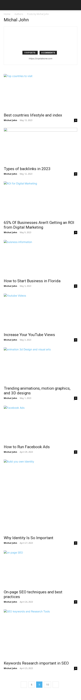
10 (47, 684)
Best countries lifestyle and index (33, 115)
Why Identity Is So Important (28, 538)
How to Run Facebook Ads (27, 447)
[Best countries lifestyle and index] (40, 92)
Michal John (10, 120)
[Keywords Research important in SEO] (40, 633)
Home (7, 14)
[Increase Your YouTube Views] (40, 312)
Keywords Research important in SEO (36, 663)
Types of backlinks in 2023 (27, 169)
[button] (6, 5)
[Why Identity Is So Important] (40, 496)
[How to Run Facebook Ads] (40, 424)
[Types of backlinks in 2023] (40, 146)
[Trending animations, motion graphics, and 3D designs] (40, 365)
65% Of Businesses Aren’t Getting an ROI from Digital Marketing (39, 225)
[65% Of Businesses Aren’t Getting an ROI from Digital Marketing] (40, 199)
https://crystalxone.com (40, 58)
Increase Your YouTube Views (29, 334)
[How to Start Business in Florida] (40, 258)
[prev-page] (24, 684)
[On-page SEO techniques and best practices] (40, 568)
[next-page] (56, 684)
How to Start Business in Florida (32, 281)
